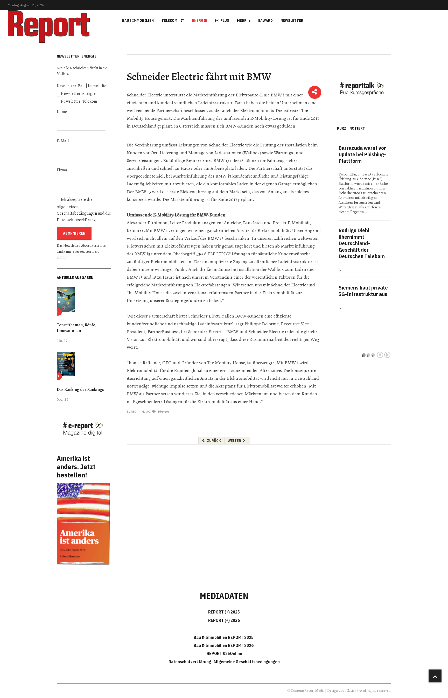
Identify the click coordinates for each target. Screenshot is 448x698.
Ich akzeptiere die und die (84, 210)
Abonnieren (74, 233)
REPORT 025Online (224, 653)
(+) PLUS (222, 20)
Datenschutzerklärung (76, 220)
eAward (265, 20)
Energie (199, 20)
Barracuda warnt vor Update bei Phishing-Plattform (362, 154)
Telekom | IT (173, 20)
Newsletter (292, 20)
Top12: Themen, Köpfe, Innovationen (76, 328)
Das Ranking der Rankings (80, 389)
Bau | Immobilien (138, 20)
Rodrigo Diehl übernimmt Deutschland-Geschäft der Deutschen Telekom (362, 243)
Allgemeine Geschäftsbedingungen (246, 661)
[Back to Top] (435, 675)
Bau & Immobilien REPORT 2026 (224, 645)
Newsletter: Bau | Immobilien (82, 86)
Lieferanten (163, 412)
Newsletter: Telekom (79, 101)
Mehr (242, 20)
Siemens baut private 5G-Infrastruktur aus (363, 291)
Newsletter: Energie (78, 93)
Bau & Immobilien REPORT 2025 (224, 637)
